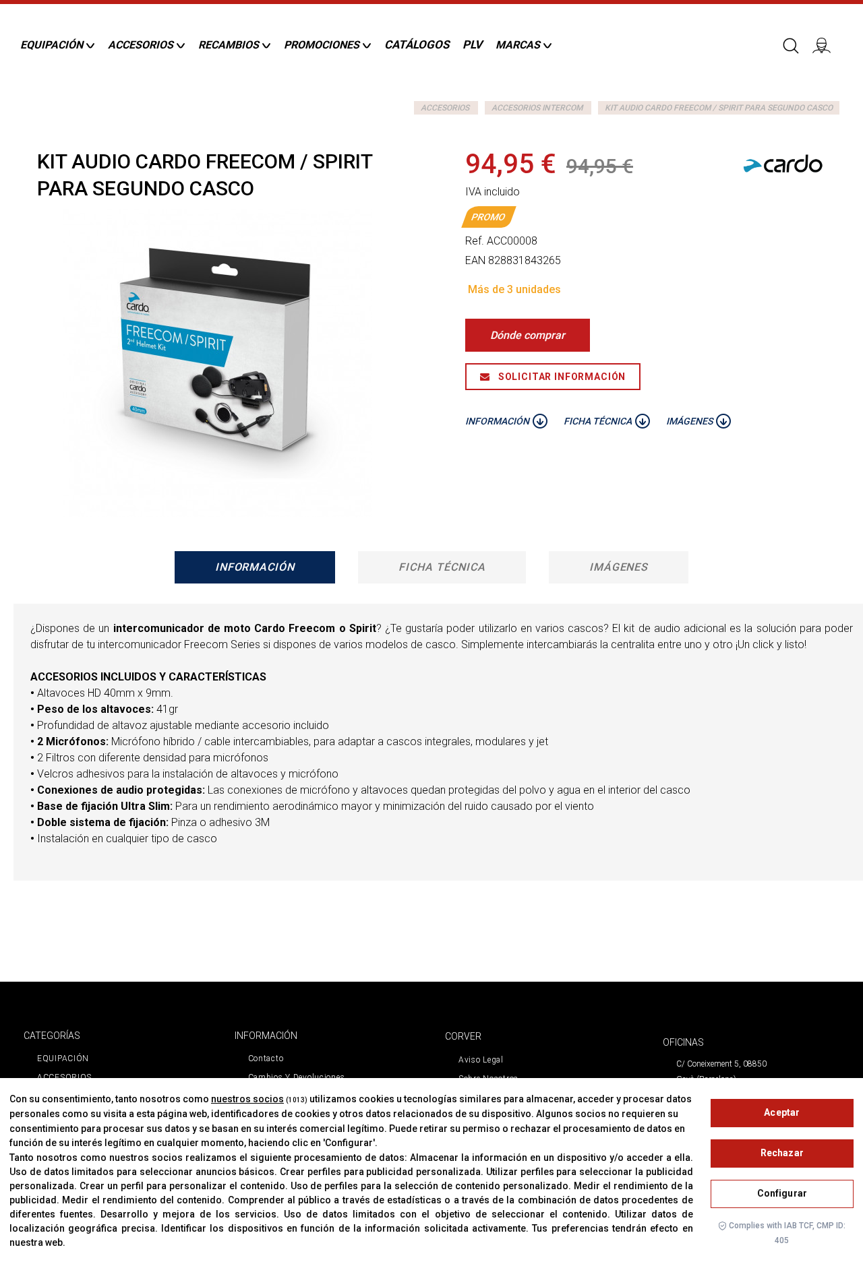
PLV (472, 44)
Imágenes (619, 567)
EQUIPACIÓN (63, 1058)
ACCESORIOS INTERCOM (537, 108)
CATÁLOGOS (416, 44)
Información (255, 567)
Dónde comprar (527, 335)
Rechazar (782, 1152)
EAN (475, 260)
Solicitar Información (561, 376)
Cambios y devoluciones (296, 1077)
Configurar (782, 1193)
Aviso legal (481, 1060)
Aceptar (782, 1112)
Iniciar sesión (825, 44)
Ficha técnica (441, 567)
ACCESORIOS (445, 108)
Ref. (474, 240)
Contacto (266, 1058)
